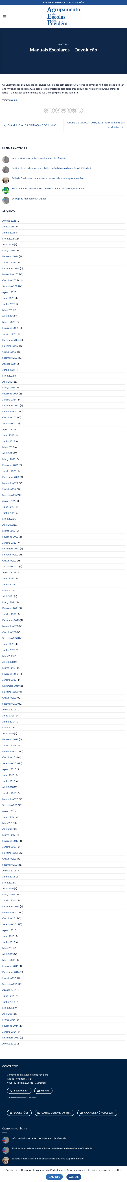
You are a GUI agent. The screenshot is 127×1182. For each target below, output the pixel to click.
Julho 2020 (8, 643)
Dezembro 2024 (11, 339)
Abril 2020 (8, 661)
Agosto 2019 (9, 709)
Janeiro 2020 (9, 679)
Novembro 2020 (11, 626)
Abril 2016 (8, 888)
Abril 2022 (8, 524)
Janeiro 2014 (9, 1031)
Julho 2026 (8, 226)
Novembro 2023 (11, 411)
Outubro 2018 (10, 757)
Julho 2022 (8, 506)
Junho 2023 (8, 441)
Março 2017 (8, 834)
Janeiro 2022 (9, 542)
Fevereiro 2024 (10, 393)
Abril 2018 (8, 787)
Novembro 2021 (11, 554)
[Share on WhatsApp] (46, 110)
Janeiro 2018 (9, 793)
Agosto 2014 (9, 989)
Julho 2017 (8, 816)
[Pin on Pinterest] (69, 110)
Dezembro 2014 (11, 971)
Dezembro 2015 (11, 906)
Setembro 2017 (10, 804)
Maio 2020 (8, 655)
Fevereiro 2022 (10, 536)
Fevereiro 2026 (10, 256)
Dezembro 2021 (11, 548)
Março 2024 (8, 387)
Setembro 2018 (10, 763)
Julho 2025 (8, 298)
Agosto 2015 (9, 930)
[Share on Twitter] (57, 110)
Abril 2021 (8, 596)
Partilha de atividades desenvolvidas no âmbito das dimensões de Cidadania (52, 167)
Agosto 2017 (9, 810)
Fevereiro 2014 (10, 1025)
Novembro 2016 (11, 852)
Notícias (63, 44)
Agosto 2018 (9, 769)
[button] (4, 16)
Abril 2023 (8, 453)
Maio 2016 (8, 882)
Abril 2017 (8, 828)
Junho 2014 (8, 1001)
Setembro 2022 (10, 494)
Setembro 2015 (10, 924)
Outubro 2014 (10, 977)
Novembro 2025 (11, 274)
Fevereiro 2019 (10, 739)
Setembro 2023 (10, 423)
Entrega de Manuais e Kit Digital (29, 198)
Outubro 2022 (10, 488)
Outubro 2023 (10, 417)
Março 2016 (8, 894)
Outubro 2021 (10, 560)
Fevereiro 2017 (10, 840)
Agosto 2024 (9, 363)
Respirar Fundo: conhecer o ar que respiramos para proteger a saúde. (48, 188)
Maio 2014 (8, 1007)
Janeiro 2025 (9, 333)
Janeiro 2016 (9, 900)
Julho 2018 (8, 775)
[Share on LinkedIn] (74, 110)
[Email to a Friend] (63, 110)
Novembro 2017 (11, 798)
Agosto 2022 (9, 500)
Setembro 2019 (10, 703)
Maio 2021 (8, 590)
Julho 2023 (8, 435)
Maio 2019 (8, 727)
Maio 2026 (8, 238)
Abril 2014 (8, 1013)
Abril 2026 (8, 244)
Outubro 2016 (10, 858)
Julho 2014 (8, 995)
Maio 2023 (8, 447)
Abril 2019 (8, 733)
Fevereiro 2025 (10, 327)
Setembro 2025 (10, 286)
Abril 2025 (8, 315)
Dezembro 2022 (11, 476)
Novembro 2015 (11, 912)
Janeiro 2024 (9, 399)
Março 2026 (8, 250)
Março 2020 (8, 667)
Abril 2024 (8, 381)
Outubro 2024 (10, 351)
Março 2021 (8, 602)
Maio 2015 (8, 948)
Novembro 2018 (11, 751)
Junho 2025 (8, 304)
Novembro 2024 (11, 345)
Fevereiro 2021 (10, 608)
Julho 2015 (8, 936)
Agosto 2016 (9, 870)
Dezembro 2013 (11, 1037)
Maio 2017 (8, 822)
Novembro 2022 (11, 482)
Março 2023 (8, 459)
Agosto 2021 (9, 572)
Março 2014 (8, 1019)
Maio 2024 (8, 375)
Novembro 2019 (11, 691)
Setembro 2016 (10, 864)
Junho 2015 (8, 942)
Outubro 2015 (10, 918)
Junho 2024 (8, 369)
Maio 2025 (8, 310)
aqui (14, 99)
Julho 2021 (8, 578)
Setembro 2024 (10, 357)
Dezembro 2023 (11, 405)
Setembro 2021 (10, 566)
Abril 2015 (8, 954)
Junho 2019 (8, 721)
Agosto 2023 (9, 429)
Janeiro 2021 (9, 614)
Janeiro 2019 (9, 745)
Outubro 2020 (10, 632)
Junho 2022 (8, 512)
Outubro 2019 (10, 697)
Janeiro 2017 (9, 846)
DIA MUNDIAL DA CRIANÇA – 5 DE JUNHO (31, 125)
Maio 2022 (8, 518)
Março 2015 (8, 959)
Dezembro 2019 (11, 685)
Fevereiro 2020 (10, 673)
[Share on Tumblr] (80, 110)
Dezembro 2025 (11, 268)
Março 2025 (8, 321)
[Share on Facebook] (52, 110)
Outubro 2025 (10, 280)
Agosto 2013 (9, 1043)
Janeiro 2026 (9, 262)
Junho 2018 (8, 781)
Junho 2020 (8, 649)
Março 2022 (8, 530)
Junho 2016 (8, 876)
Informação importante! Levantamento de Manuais (39, 157)
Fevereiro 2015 (10, 965)
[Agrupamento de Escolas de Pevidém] (63, 16)
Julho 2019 (8, 715)
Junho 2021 (8, 584)
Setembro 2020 (10, 637)
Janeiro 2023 (9, 471)
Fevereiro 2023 (10, 465)
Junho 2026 (8, 232)
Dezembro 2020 (11, 620)
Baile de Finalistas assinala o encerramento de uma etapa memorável (48, 178)
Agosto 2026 (9, 220)
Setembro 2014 (10, 983)
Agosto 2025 (9, 292)
